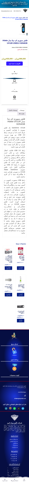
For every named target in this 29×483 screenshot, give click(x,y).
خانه (27, 17)
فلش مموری (22, 17)
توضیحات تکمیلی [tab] (13, 110)
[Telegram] (23, 408)
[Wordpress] (6, 408)
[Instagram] (18, 408)
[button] (21, 25)
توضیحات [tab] (22, 110)
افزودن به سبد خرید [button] (20, 268)
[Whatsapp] (14, 408)
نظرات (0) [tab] (21, 113)
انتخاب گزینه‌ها (20, 320)
